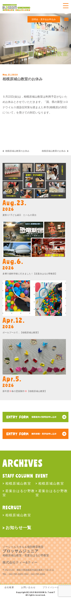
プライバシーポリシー (55, 587)
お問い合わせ (28, 587)
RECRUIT (12, 507)
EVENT (42, 475)
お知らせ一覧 (18, 527)
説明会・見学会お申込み (44, 19)
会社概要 (9, 587)
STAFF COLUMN (18, 475)
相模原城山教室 (18, 483)
